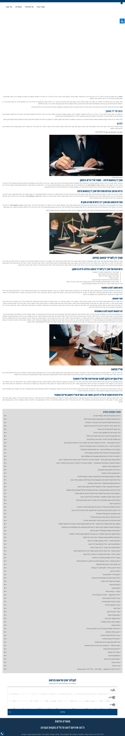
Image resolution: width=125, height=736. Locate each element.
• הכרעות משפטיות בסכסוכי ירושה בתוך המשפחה (104, 482)
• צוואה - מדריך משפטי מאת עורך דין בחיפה (106, 557)
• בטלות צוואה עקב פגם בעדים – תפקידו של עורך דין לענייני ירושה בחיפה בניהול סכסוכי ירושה (90, 459)
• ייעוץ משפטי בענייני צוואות (111, 466)
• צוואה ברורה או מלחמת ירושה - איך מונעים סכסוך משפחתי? (101, 449)
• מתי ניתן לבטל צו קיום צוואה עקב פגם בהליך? (105, 516)
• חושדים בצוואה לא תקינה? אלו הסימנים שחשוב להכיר (102, 452)
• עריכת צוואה (116, 662)
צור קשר (9, 7)
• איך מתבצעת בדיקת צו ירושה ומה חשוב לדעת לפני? (103, 435)
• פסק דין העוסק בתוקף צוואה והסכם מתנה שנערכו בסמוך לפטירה (99, 476)
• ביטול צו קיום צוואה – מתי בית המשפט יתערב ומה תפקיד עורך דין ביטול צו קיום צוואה (92, 442)
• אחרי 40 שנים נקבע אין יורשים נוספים (108, 641)
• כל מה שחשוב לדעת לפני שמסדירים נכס (107, 415)
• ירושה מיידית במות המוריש (111, 638)
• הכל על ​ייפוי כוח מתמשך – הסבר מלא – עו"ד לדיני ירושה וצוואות (99, 668)
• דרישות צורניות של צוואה (112, 648)
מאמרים (18, 7)
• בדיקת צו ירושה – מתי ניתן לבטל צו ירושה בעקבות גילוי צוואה (100, 445)
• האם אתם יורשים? (114, 614)
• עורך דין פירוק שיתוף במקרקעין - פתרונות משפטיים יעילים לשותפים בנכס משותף (94, 489)
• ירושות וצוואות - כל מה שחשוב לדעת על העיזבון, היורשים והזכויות (99, 560)
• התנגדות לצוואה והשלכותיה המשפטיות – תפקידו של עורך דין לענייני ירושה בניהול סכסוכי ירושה (88, 462)
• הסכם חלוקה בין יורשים (112, 658)
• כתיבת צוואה (116, 624)
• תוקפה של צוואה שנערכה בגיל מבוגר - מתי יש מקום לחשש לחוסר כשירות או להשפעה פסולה (89, 523)
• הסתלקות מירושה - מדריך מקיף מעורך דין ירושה (104, 543)
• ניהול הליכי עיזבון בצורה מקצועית (109, 469)
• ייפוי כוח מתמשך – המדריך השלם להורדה (106, 594)
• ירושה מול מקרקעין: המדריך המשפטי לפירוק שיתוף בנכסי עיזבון (99, 486)
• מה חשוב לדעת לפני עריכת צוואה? (109, 428)
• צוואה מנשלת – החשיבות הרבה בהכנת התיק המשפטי (102, 645)
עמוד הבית (41, 7)
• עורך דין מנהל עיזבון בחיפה (111, 597)
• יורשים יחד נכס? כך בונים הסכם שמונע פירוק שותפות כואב (101, 455)
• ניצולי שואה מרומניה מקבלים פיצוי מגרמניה (106, 577)
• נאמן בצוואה (116, 587)
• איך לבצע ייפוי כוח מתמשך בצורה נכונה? (107, 432)
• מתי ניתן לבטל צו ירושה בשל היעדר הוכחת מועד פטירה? (102, 520)
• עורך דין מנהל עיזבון (114, 611)
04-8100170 (101, 132)
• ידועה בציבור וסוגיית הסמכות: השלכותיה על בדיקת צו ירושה (100, 496)
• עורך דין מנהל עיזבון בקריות (111, 601)
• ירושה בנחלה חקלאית (113, 631)
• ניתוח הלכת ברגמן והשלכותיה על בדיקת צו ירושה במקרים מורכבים (98, 499)
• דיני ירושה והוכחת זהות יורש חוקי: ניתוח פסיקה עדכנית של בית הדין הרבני (96, 510)
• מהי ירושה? (116, 665)
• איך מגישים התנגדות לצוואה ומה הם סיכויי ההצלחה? (103, 422)
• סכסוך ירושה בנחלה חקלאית (111, 621)
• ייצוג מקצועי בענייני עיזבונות (111, 472)
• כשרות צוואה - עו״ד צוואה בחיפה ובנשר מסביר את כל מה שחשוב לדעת (97, 550)
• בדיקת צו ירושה (115, 503)
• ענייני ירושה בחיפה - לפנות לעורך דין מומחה (106, 567)
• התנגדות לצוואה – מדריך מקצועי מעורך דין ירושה (104, 540)
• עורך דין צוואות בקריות (113, 604)
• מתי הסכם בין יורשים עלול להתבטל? (108, 513)
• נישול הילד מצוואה (114, 651)
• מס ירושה (117, 607)
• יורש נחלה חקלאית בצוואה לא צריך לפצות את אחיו (103, 628)
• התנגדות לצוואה (115, 584)
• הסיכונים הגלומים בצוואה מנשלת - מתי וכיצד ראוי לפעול (102, 537)
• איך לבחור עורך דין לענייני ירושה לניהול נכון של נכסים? (102, 425)
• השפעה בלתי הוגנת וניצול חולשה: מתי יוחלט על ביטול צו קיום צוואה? (98, 493)
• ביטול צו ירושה (115, 570)
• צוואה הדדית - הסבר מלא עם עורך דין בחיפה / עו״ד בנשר (102, 553)
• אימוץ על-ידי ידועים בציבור (112, 574)
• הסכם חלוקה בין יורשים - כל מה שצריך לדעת (105, 547)
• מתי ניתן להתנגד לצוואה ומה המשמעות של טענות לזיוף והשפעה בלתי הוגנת (95, 479)
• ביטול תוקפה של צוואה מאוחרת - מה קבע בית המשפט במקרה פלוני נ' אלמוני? (95, 533)
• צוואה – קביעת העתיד (113, 591)
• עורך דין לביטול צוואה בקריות (111, 635)
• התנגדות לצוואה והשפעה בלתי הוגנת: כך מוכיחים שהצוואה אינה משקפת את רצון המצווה (91, 526)
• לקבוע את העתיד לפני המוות (111, 580)
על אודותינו (29, 7)
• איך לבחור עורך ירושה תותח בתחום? (108, 564)
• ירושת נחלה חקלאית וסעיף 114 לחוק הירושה (105, 530)
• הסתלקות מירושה (114, 655)
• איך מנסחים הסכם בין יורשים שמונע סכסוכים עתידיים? (102, 418)
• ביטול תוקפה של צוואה (113, 618)
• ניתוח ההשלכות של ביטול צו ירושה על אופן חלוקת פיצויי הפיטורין (99, 506)
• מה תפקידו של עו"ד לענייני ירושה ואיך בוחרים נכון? (104, 439)
